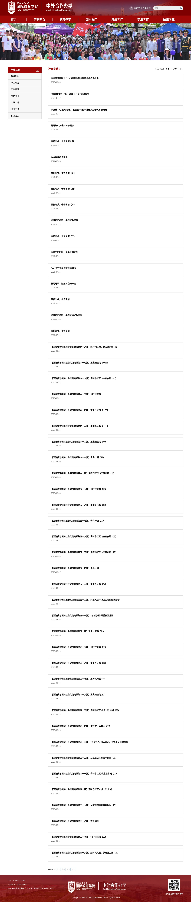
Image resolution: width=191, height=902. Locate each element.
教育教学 (65, 19)
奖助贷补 (15, 96)
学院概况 (39, 19)
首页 (14, 19)
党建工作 (117, 19)
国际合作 (91, 19)
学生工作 (143, 19)
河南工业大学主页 (142, 8)
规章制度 (15, 76)
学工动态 (15, 83)
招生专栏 (169, 19)
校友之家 (15, 116)
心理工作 (15, 102)
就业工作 (15, 109)
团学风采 (15, 89)
